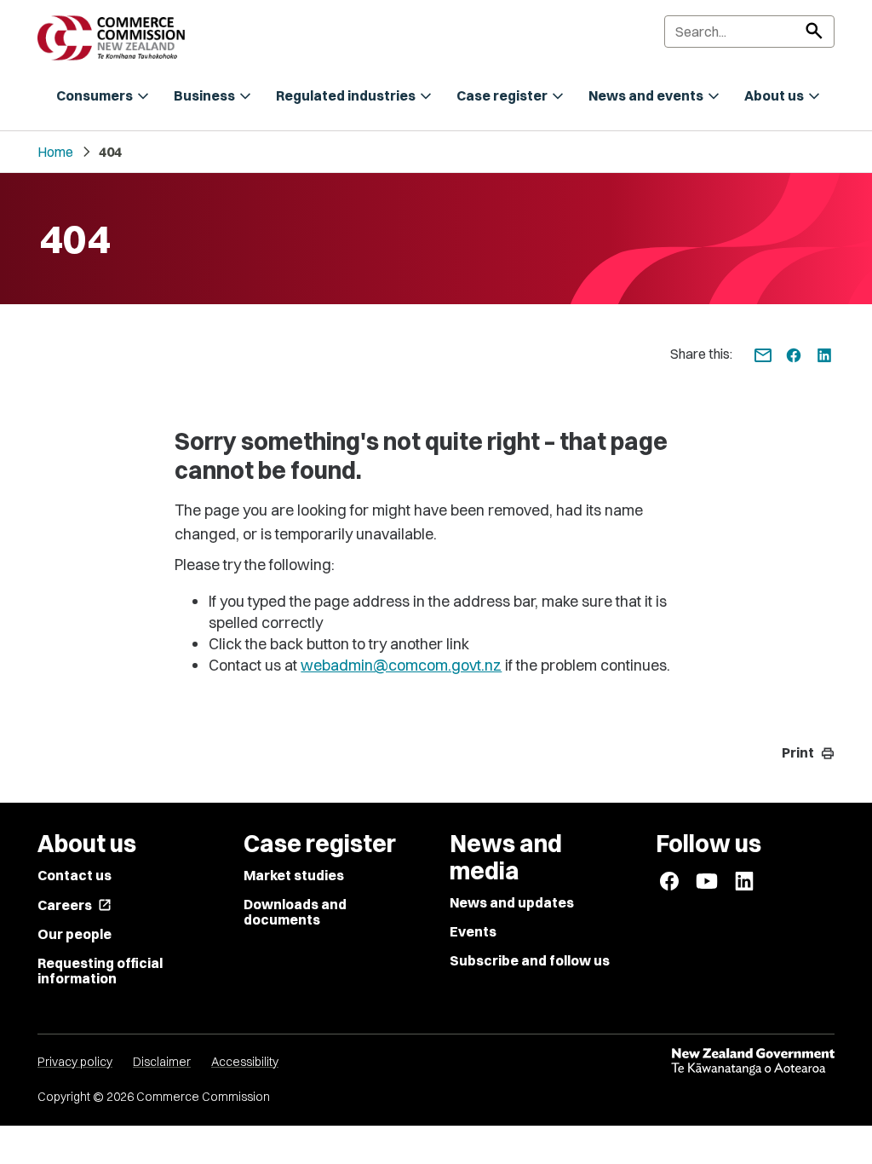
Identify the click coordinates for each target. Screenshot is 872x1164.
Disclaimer (162, 1061)
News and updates (512, 902)
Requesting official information (100, 970)
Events (473, 931)
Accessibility (244, 1061)
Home (55, 151)
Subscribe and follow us (530, 960)
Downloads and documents (295, 912)
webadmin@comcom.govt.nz (401, 665)
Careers (74, 904)
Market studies (294, 875)
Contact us (74, 875)
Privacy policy (74, 1061)
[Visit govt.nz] (753, 1061)
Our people (74, 933)
